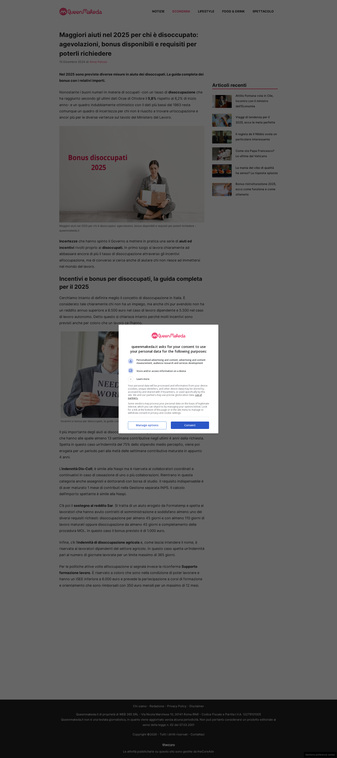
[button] (168, 379)
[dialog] (168, 379)
